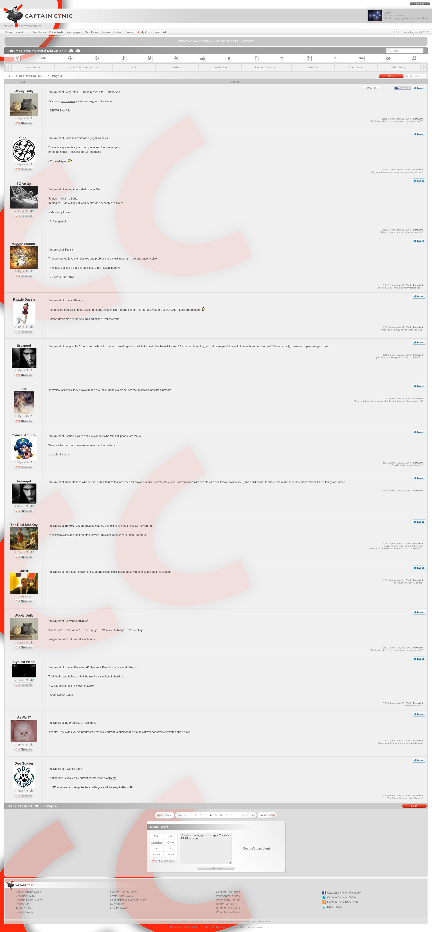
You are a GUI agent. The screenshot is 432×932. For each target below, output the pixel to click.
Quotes (105, 32)
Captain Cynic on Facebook (344, 892)
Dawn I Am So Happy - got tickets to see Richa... (407, 15)
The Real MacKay (388, 548)
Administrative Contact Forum (128, 900)
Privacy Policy (24, 912)
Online (117, 32)
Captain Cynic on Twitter (342, 897)
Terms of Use (237, 927)
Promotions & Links (228, 912)
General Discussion (48, 51)
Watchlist (160, 32)
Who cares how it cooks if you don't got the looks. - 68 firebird (216, 41)
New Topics (39, 32)
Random (130, 32)
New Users (91, 32)
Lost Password (119, 908)
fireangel (393, 357)
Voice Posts (56, 32)
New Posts (22, 32)
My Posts (146, 32)
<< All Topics (33, 67)
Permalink (418, 119)
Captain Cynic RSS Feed (342, 902)
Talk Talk (73, 51)
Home (8, 32)
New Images (74, 32)
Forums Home (19, 51)
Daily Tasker (334, 906)
